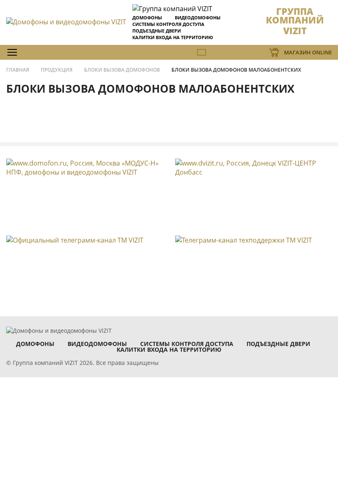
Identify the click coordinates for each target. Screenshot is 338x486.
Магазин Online (308, 52)
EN (201, 52)
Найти (315, 71)
